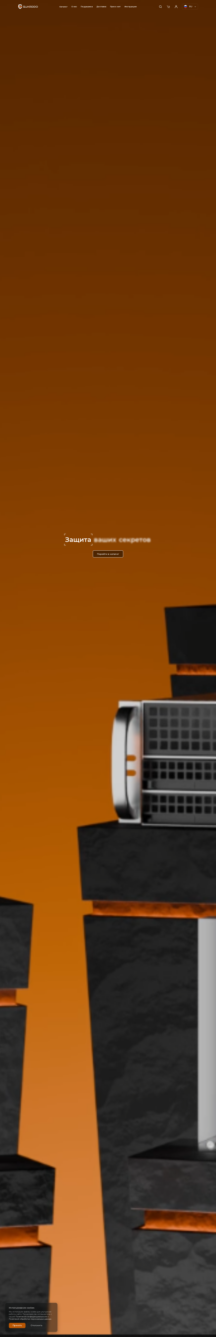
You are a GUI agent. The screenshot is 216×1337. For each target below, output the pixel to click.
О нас (74, 6)
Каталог (64, 7)
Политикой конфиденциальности (31, 1317)
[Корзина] (168, 7)
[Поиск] (160, 6)
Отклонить (36, 1325)
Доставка (101, 6)
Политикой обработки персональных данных (30, 1319)
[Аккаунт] (176, 7)
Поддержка (87, 6)
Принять (17, 1325)
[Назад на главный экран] (28, 6)
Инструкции (130, 6)
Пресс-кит (115, 6)
